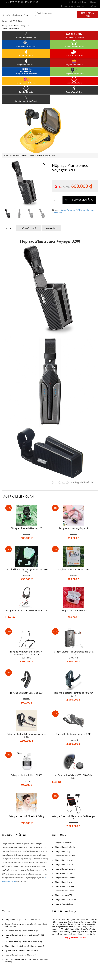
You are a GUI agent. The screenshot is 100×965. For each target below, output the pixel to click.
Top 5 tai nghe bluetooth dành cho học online (21, 951)
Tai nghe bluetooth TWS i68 (73, 610)
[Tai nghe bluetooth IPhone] (74, 61)
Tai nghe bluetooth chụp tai (74, 46)
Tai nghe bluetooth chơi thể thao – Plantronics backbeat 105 (26, 653)
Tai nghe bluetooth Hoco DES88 (26, 775)
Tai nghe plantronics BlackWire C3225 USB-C (27, 612)
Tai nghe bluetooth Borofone (65, 900)
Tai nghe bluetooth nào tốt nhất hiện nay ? (20, 955)
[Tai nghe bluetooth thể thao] (26, 79)
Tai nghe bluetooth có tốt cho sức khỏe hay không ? (24, 946)
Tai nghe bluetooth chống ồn (26, 46)
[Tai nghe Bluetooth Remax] (74, 70)
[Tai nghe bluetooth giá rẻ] (74, 51)
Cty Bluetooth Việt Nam (77, 2)
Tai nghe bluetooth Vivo (63, 882)
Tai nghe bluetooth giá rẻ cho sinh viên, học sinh (23, 919)
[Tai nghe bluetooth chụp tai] (74, 42)
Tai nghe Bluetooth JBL (63, 895)
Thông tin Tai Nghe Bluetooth (74, 6)
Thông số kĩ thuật (29, 228)
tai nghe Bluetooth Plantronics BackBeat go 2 (73, 818)
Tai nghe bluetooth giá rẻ (74, 56)
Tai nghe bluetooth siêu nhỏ (65, 847)
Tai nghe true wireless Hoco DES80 (73, 569)
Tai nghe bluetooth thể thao (26, 83)
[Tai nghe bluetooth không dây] (26, 33)
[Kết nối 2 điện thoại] (26, 51)
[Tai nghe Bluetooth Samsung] (74, 33)
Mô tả (8, 228)
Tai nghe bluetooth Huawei (64, 865)
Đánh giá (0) (51, 228)
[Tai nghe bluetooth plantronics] (26, 70)
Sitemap (93, 2)
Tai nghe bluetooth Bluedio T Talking (26, 816)
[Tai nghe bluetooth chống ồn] (26, 42)
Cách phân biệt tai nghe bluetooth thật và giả (21, 931)
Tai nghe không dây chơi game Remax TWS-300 (27, 571)
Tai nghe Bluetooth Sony (64, 904)
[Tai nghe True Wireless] (74, 88)
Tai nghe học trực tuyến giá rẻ (73, 528)
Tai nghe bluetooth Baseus (65, 891)
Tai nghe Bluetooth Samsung (74, 37)
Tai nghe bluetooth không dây (25, 37)
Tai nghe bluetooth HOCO (26, 65)
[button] (44, 164)
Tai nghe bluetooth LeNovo (65, 869)
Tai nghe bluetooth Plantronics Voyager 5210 (73, 694)
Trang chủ (7, 155)
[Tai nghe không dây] (26, 88)
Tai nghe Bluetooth (20, 155)
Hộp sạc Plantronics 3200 (69, 210)
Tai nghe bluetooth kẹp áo (64, 860)
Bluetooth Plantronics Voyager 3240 (73, 734)
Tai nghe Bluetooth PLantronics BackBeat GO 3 (73, 653)
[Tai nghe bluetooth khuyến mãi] (26, 97)
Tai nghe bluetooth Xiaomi (64, 886)
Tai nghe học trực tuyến (74, 83)
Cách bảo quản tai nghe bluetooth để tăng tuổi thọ (23, 942)
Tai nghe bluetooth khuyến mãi (26, 101)
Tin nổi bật (92, 6)
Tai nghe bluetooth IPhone (74, 65)
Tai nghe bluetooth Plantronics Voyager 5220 (26, 735)
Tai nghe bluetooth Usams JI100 (26, 528)
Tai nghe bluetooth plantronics (26, 74)
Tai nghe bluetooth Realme (65, 878)
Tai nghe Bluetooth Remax (74, 74)
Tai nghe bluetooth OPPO (64, 873)
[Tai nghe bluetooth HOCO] (26, 61)
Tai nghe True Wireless (74, 92)
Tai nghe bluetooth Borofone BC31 (26, 692)
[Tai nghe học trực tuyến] (74, 79)
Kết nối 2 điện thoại (26, 56)
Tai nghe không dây (26, 92)
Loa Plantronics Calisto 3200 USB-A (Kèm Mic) (73, 777)
